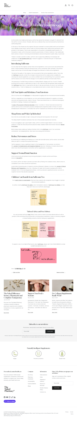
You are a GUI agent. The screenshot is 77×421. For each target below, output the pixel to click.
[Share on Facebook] (17, 268)
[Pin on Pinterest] (19, 268)
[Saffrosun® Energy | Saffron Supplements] (47, 237)
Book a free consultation (47, 12)
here (29, 214)
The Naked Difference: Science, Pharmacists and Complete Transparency (13, 296)
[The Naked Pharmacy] (7, 5)
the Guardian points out (26, 58)
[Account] (65, 5)
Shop (24, 12)
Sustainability (31, 381)
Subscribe (50, 331)
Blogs (29, 386)
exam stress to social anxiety (22, 180)
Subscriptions (43, 374)
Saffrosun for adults (27, 185)
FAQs (41, 377)
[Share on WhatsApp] (22, 268)
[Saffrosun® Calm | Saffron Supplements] (30, 237)
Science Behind (32, 383)
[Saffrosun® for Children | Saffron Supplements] (38, 205)
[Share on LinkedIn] (20, 268)
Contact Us (43, 392)
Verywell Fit (19, 158)
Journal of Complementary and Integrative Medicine (26, 146)
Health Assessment (33, 12)
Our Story (30, 374)
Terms (72, 414)
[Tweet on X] (15, 268)
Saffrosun (15, 75)
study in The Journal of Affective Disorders (23, 105)
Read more (30, 312)
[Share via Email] (24, 268)
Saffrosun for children (54, 185)
